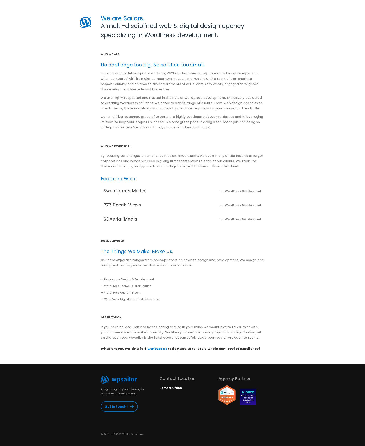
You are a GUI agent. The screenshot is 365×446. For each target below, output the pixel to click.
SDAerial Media (182, 219)
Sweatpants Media (182, 191)
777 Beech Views (182, 205)
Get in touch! (116, 406)
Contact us (157, 348)
